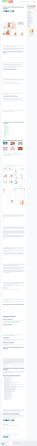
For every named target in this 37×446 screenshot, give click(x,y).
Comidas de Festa (6, 126)
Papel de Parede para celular (7, 134)
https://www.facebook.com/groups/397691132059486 (9, 340)
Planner (5, 135)
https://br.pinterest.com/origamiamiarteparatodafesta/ (9, 335)
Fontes (5, 129)
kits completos (11, 364)
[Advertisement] (14, 17)
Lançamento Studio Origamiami (6, 144)
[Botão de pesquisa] (34, 10)
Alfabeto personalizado (6, 124)
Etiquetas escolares (6, 128)
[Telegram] (9, 11)
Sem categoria (29, 26)
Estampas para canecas (30, 17)
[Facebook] (4, 11)
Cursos (28, 16)
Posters (5, 136)
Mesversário (5, 132)
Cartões (5, 125)
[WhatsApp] (11, 11)
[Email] (13, 11)
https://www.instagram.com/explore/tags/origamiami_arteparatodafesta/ (11, 322)
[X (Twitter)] (6, 11)
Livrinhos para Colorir (6, 131)
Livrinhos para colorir (30, 21)
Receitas (28, 25)
